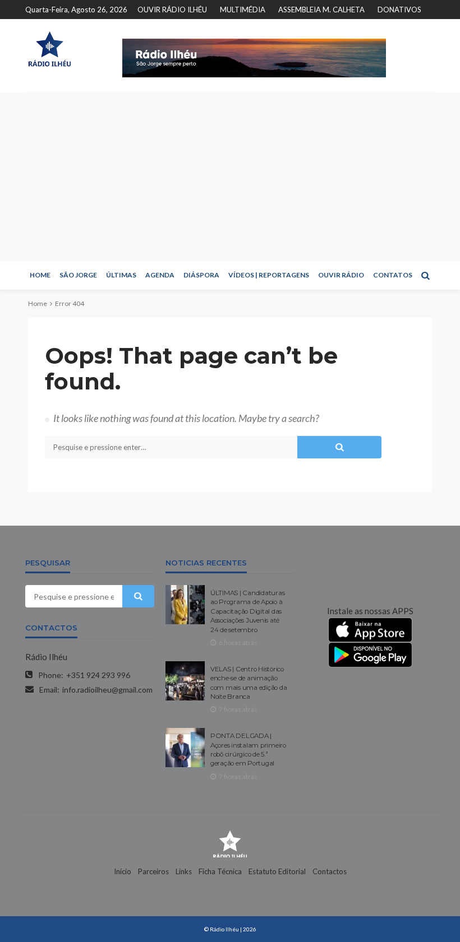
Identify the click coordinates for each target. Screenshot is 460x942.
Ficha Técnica (220, 871)
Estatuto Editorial (277, 871)
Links (184, 871)
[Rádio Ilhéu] (49, 49)
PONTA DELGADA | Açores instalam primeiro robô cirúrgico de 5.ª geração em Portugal (248, 749)
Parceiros (153, 871)
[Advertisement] (230, 176)
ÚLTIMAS (121, 275)
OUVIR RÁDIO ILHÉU (172, 9)
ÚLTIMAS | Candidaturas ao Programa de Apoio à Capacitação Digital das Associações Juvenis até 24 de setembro (247, 611)
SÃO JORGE (78, 275)
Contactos (329, 871)
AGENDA (159, 275)
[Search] (425, 275)
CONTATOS (392, 275)
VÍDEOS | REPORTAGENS (268, 275)
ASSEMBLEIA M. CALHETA (321, 9)
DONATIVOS (399, 9)
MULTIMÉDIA (242, 9)
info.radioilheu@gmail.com (107, 689)
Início (122, 871)
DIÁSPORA (201, 275)
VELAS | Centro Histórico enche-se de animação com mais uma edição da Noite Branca (248, 682)
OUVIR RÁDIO (341, 275)
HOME (40, 275)
